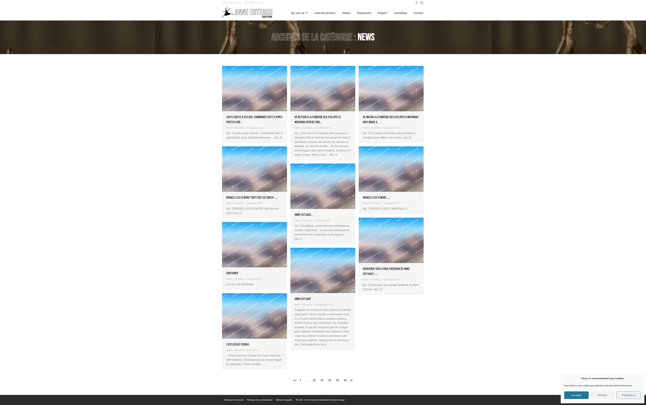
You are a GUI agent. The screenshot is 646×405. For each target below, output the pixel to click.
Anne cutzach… (303, 215)
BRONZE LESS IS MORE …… (376, 198)
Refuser (602, 395)
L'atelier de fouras (237, 344)
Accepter (576, 395)
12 (314, 380)
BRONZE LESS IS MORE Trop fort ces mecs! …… (252, 198)
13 (321, 380)
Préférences (628, 395)
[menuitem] (299, 12)
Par (239, 128)
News (229, 128)
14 (329, 380)
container (232, 273)
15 (337, 380)
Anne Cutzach (303, 299)
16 (345, 380)
